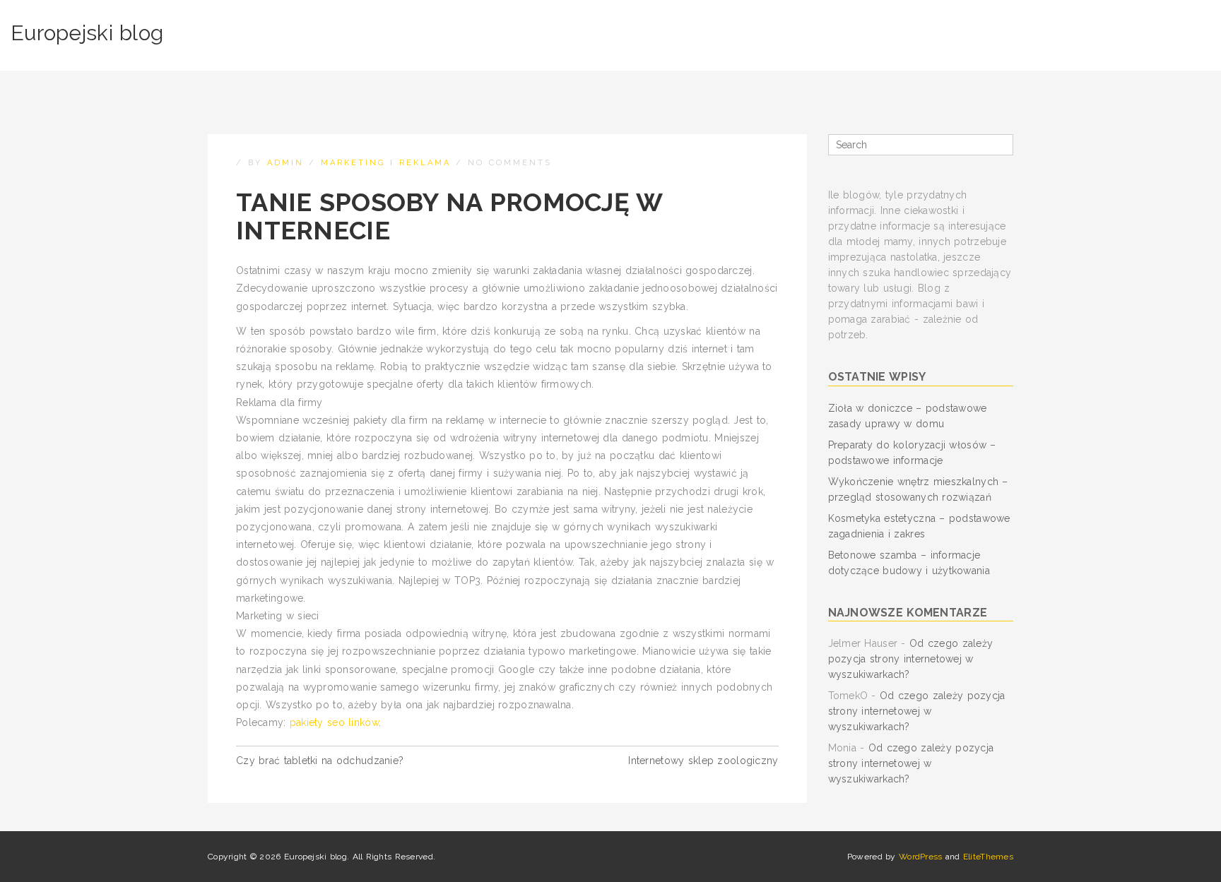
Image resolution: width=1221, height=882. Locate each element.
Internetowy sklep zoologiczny (703, 760)
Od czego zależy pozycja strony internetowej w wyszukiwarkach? (910, 659)
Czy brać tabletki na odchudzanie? (319, 760)
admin (285, 162)
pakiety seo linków (334, 722)
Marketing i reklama (386, 162)
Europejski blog (87, 32)
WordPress (921, 857)
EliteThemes (988, 857)
